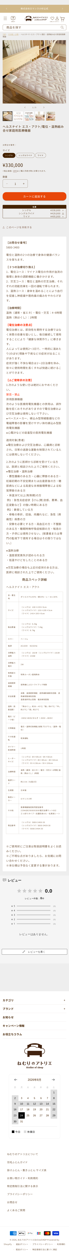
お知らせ (8, 1017)
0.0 (48, 890)
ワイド (41, 155)
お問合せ (12, 1202)
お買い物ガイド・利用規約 (22, 1178)
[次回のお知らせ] (62, 9)
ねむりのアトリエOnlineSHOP (32, 1239)
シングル (9, 155)
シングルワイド (25, 155)
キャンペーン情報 (14, 1026)
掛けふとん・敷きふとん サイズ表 (27, 1170)
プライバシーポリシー (20, 1194)
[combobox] (34, 27)
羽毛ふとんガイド (17, 1162)
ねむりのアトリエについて (22, 1154)
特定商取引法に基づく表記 (44, 1249)
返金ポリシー (22, 1244)
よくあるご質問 (16, 1210)
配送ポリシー (22, 1249)
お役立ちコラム (12, 1034)
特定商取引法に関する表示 (22, 1186)
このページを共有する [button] (19, 227)
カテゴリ (8, 1000)
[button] (7, 18)
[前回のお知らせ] (6, 9)
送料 (15, 171)
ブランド (8, 1009)
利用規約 (61, 1244)
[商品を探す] (62, 27)
